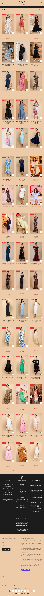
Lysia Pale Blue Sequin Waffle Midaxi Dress (22, 321)
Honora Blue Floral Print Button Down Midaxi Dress (22, 350)
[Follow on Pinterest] (11, 585)
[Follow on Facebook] (2, 585)
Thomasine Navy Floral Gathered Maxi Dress (36, 236)
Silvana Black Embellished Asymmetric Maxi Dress (8, 293)
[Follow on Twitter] (5, 585)
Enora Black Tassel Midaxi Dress (8, 377)
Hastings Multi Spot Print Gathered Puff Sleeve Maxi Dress (8, 150)
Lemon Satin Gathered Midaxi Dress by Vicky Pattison (36, 179)
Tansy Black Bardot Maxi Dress (22, 263)
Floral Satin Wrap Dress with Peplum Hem (36, 122)
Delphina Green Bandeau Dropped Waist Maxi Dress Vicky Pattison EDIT (22, 407)
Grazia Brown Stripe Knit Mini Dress (8, 407)
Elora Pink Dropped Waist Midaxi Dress (22, 436)
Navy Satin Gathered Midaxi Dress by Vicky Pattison (22, 179)
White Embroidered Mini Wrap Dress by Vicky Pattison (22, 207)
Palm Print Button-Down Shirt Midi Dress (8, 36)
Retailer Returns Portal (6, 581)
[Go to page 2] (30, 470)
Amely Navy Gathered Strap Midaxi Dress (36, 150)
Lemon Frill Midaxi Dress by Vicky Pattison (22, 236)
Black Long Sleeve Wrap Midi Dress (22, 64)
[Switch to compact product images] (6, 9)
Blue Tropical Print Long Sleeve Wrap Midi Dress (8, 65)
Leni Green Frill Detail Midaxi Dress (22, 378)
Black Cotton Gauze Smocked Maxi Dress (36, 36)
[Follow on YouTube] (14, 585)
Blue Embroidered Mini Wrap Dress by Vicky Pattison (36, 207)
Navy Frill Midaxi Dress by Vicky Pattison (8, 236)
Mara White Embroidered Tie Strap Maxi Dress (8, 436)
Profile (3, 578)
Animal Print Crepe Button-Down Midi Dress (36, 93)
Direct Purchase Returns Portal (7, 580)
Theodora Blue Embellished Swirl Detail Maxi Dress (8, 264)
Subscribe (6, 549)
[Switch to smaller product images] (4, 9)
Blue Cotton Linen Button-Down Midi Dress (8, 93)
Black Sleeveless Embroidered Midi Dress (8, 122)
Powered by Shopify (26, 588)
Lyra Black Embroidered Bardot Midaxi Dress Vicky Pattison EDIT (36, 378)
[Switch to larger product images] (2, 9)
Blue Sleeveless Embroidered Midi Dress (22, 122)
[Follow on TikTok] (17, 585)
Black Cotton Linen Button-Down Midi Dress (36, 65)
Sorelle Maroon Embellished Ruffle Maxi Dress (36, 264)
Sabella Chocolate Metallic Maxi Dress (36, 293)
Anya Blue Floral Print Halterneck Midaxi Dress (8, 350)
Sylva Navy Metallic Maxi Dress (22, 292)
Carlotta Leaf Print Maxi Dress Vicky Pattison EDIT (35, 407)
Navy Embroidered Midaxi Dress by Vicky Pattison (8, 207)
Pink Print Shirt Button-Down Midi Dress (22, 93)
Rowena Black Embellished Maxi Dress (8, 321)
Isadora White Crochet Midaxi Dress (36, 321)
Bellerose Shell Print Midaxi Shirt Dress (36, 436)
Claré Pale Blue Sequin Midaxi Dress (22, 150)
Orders (3, 576)
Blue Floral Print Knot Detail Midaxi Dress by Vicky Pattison (8, 179)
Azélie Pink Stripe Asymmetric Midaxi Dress (8, 465)
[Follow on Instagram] (8, 585)
